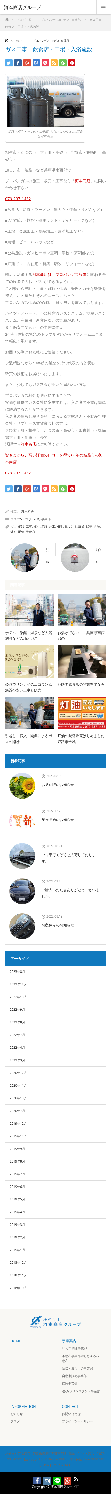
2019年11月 (18, 1136)
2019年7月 (17, 1174)
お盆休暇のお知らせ (58, 784)
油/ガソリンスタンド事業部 (81, 1391)
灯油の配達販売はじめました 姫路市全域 (82, 738)
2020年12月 (18, 1073)
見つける (71, 526)
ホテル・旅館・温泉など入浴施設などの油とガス (28, 635)
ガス (13, 526)
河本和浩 (27, 511)
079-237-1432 (18, 472)
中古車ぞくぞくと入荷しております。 (69, 858)
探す (37, 526)
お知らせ (16, 1414)
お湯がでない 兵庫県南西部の (81, 635)
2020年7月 (17, 1111)
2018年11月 (18, 1275)
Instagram (45, 1478)
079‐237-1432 (18, 198)
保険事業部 (69, 1383)
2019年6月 (17, 1186)
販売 (89, 526)
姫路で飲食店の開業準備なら (81, 684)
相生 (60, 526)
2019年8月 (17, 1161)
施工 (52, 526)
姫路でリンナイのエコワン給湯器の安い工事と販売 (28, 687)
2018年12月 (18, 1262)
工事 (29, 526)
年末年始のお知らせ (58, 819)
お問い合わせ (71, 1414)
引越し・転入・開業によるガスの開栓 (28, 738)
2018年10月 (18, 1288)
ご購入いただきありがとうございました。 (70, 893)
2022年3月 (17, 1060)
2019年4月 (17, 1212)
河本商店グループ (63, 1486)
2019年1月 (17, 1250)
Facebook (35, 1478)
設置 (81, 526)
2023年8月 (17, 971)
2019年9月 (17, 1149)
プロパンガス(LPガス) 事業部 (51, 40)
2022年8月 (17, 1022)
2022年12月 (18, 984)
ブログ (15, 1421)
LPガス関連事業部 (74, 1348)
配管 (21, 531)
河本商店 (82, 180)
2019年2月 (17, 1237)
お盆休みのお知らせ (58, 924)
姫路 (21, 526)
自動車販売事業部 (74, 1376)
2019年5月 (17, 1199)
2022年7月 (17, 1035)
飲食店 (30, 531)
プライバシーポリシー (77, 1421)
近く (13, 531)
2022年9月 (17, 1009)
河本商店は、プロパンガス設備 (59, 274)
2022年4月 (17, 1047)
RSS (75, 1478)
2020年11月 (18, 1085)
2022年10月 (18, 997)
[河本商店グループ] (48, 7)
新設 (44, 526)
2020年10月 (18, 1098)
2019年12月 (18, 1123)
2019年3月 (17, 1224)
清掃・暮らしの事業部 (77, 1368)
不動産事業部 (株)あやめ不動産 (80, 1358)
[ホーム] (7, 18)
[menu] (103, 7)
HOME (15, 1340)
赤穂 (97, 526)
